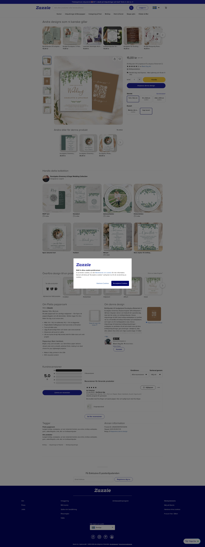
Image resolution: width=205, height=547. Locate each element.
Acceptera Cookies (120, 283)
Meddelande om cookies (103, 273)
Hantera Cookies (102, 283)
